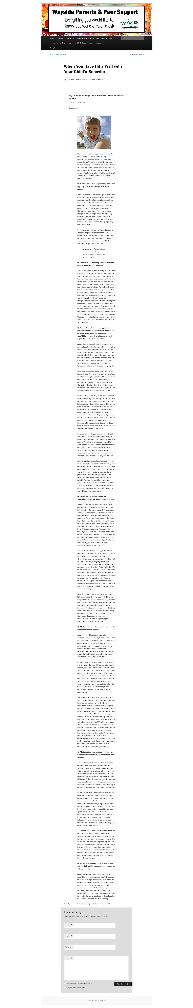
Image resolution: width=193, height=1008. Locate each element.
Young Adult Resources (57, 48)
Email (68, 936)
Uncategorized (83, 904)
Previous (133, 55)
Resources (98, 43)
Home (51, 38)
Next (141, 55)
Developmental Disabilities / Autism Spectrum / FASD (94, 38)
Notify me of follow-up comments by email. (79, 983)
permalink (107, 904)
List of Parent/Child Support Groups (80, 43)
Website (68, 947)
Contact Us (70, 38)
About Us (60, 38)
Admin (92, 904)
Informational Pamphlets (57, 43)
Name (68, 925)
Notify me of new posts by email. (76, 987)
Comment (68, 958)
